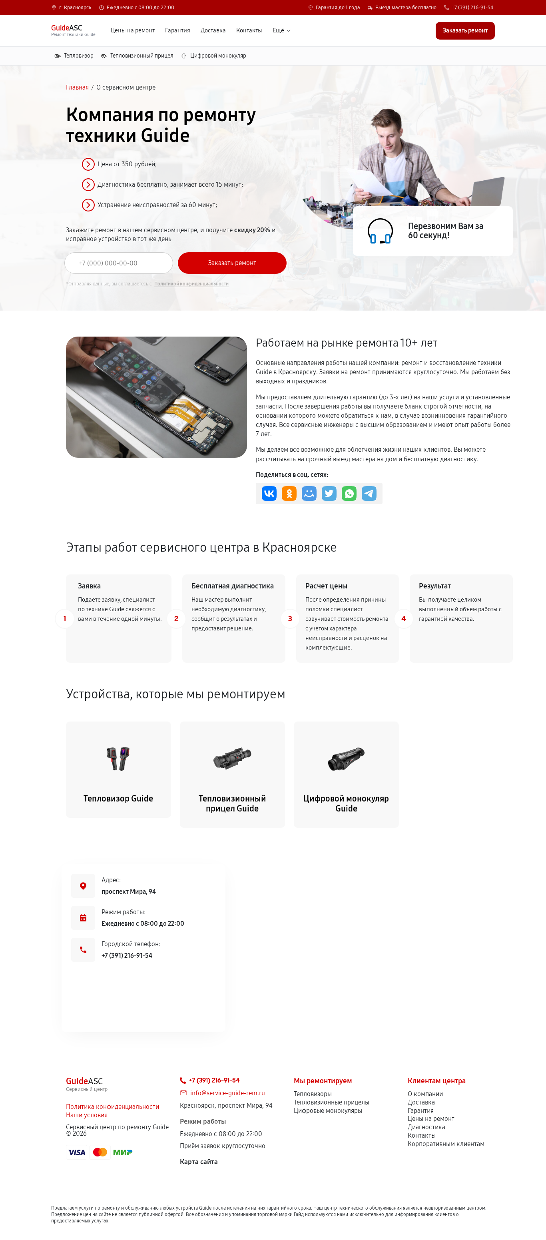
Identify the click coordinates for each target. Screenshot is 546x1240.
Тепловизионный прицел (141, 55)
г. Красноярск (75, 7)
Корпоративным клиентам (446, 1144)
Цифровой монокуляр (218, 55)
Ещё (278, 30)
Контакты (249, 30)
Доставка (213, 30)
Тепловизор (79, 55)
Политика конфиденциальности (112, 1106)
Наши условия (87, 1115)
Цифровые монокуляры (328, 1110)
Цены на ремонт (133, 30)
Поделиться (269, 493)
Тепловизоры (313, 1094)
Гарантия (177, 30)
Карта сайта (199, 1162)
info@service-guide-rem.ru (227, 1093)
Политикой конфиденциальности (191, 284)
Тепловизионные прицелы (331, 1102)
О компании (425, 1094)
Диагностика (426, 1127)
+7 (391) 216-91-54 (472, 7)
